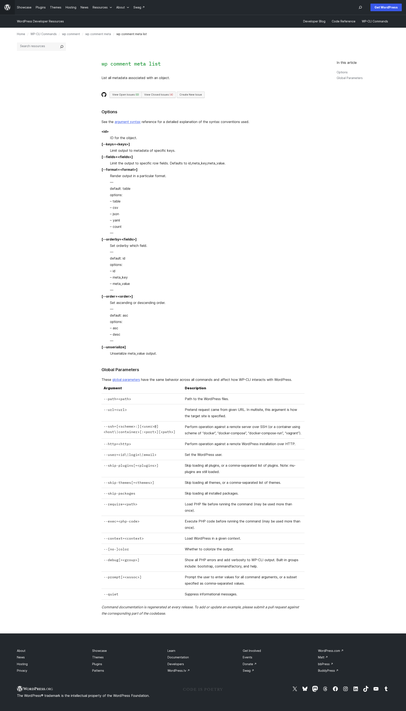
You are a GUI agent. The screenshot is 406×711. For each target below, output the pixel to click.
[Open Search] (360, 7)
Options (342, 72)
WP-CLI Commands (43, 34)
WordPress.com (331, 650)
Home (21, 34)
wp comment (71, 34)
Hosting (22, 664)
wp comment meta (98, 34)
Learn (171, 650)
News (21, 657)
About (21, 650)
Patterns (98, 670)
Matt (323, 657)
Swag (248, 670)
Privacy (22, 670)
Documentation (178, 657)
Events (247, 657)
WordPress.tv (178, 670)
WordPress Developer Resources (40, 21)
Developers (175, 664)
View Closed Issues (158, 94)
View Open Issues (125, 94)
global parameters (126, 379)
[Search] (62, 46)
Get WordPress (386, 7)
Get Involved (252, 650)
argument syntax (128, 122)
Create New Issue (191, 94)
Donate (250, 664)
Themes (98, 657)
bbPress (325, 664)
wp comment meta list (131, 63)
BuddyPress (328, 670)
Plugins (97, 664)
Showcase (99, 650)
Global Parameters (350, 78)
